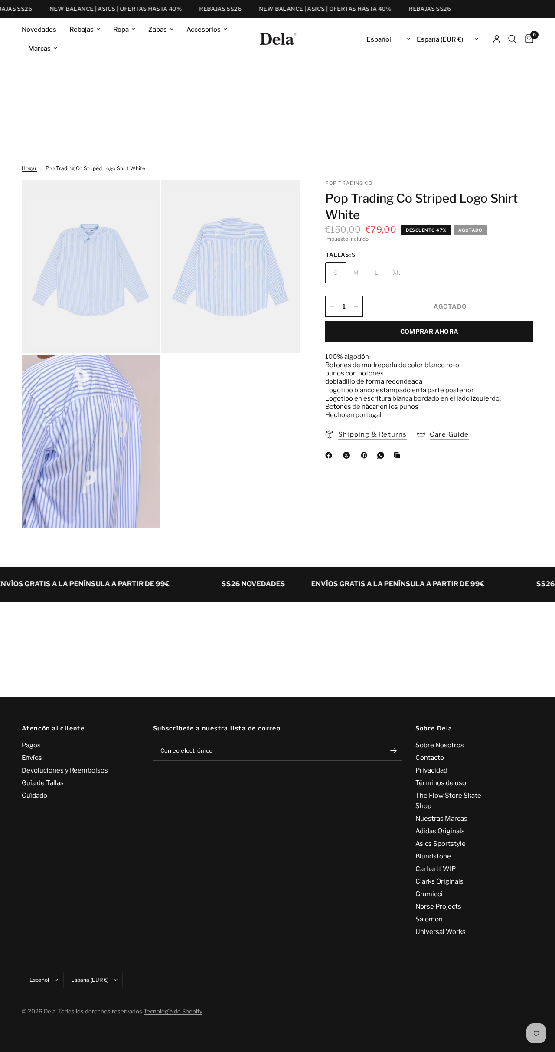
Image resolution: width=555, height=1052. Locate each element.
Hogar (29, 168)
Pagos (31, 745)
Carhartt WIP (435, 869)
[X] (348, 455)
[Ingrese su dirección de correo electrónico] (393, 750)
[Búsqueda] (512, 39)
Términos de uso (440, 783)
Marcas (39, 49)
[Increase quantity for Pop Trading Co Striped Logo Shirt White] (355, 306)
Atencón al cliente (53, 728)
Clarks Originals (439, 881)
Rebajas (81, 29)
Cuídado (34, 795)
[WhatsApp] (382, 455)
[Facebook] (330, 455)
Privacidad (431, 770)
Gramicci (429, 894)
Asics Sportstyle (440, 844)
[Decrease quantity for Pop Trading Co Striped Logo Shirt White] (332, 306)
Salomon (429, 919)
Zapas (157, 29)
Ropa (121, 29)
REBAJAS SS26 (211, 9)
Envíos (32, 758)
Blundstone (433, 856)
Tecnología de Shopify (173, 1011)
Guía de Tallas (43, 783)
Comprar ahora (429, 331)
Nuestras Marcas (441, 818)
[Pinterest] (366, 455)
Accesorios (203, 29)
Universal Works (440, 932)
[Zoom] (142, 198)
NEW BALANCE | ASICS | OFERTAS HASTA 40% (107, 9)
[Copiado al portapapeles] (399, 455)
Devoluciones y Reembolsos (65, 770)
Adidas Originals (440, 831)
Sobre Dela (434, 728)
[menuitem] (42, 29)
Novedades (39, 29)
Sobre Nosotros (439, 745)
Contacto (429, 758)
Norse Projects (438, 907)
